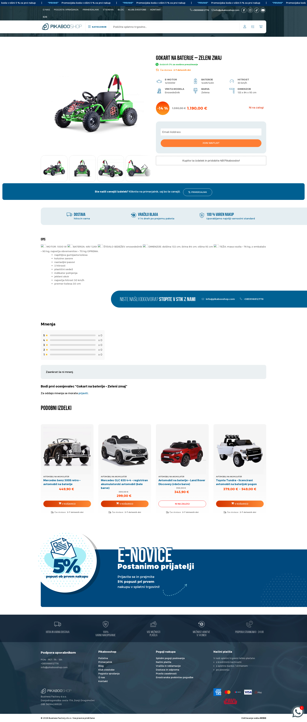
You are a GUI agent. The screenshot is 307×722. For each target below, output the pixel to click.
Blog (121, 9)
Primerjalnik (91, 9)
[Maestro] (238, 692)
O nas (46, 9)
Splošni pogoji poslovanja (170, 658)
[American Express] (217, 692)
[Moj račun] (244, 27)
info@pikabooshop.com (226, 10)
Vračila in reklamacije (168, 665)
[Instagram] (250, 10)
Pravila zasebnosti (166, 673)
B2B (45, 16)
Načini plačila (163, 662)
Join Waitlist (211, 143)
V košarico (69, 503)
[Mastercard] (227, 692)
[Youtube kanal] (263, 10)
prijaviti (83, 393)
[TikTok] (256, 10)
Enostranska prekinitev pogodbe (174, 677)
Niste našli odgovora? (157, 299)
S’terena (108, 9)
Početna (103, 658)
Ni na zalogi (182, 503)
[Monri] (258, 692)
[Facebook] (243, 10)
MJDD (263, 718)
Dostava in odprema (167, 669)
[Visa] (248, 692)
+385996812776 (201, 10)
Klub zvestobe (137, 9)
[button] (146, 167)
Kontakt (155, 9)
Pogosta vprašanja (66, 9)
